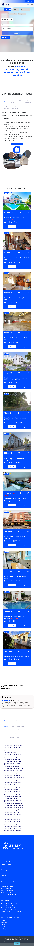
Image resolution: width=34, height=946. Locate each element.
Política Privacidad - (15, 941)
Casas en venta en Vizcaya (12, 826)
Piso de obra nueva (7, 886)
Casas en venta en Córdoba (13, 770)
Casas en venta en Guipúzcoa (13, 779)
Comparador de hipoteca (9, 894)
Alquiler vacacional (7, 890)
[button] (5, 201)
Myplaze (3, 924)
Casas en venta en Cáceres (13, 761)
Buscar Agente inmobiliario (9, 905)
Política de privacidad (8, 871)
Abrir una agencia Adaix (8, 907)
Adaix (3, 920)
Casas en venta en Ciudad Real (14, 768)
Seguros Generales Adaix (9, 928)
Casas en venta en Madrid (12, 795)
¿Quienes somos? (6, 864)
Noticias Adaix (5, 868)
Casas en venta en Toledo (12, 821)
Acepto (17, 943)
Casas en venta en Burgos (12, 759)
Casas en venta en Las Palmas (13, 787)
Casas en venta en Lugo (11, 793)
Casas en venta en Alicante (13, 747)
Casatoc (4, 922)
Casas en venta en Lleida (12, 791)
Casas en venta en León (11, 789)
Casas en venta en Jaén (11, 784)
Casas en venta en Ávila (11, 752)
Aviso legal (4, 870)
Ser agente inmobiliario (8, 909)
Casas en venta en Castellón (13, 766)
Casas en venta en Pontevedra (14, 805)
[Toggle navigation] (31, 4)
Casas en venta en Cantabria (13, 765)
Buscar (17, 33)
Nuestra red (5, 866)
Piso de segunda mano (8, 884)
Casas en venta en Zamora (12, 828)
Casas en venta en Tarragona (13, 814)
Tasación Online (6, 892)
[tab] (5, 102)
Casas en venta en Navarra (12, 800)
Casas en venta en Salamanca (13, 807)
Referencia (5, 37)
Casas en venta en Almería (12, 749)
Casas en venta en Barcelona (13, 757)
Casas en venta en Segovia (12, 809)
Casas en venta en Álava (12, 743)
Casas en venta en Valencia (13, 823)
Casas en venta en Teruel (12, 819)
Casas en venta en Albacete (13, 745)
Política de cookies (26, 941)
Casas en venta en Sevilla (12, 810)
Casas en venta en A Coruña (13, 742)
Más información (17, 144)
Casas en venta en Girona (12, 773)
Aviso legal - (5, 941)
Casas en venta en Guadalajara (14, 777)
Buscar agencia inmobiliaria (10, 903)
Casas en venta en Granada (13, 775)
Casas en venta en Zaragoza (13, 830)
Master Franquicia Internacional (11, 911)
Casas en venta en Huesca (12, 782)
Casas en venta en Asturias (12, 750)
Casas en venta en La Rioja (12, 786)
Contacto (4, 875)
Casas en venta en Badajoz (12, 754)
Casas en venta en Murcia (12, 798)
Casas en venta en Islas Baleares (14, 756)
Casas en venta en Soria (12, 812)
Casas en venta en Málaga (12, 796)
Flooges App (5, 926)
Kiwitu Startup (5, 930)
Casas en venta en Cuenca (12, 772)
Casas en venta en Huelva (12, 780)
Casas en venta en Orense (12, 802)
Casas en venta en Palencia (13, 803)
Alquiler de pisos (6, 888)
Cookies (3, 873)
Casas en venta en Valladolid (13, 824)
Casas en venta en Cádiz (12, 763)
